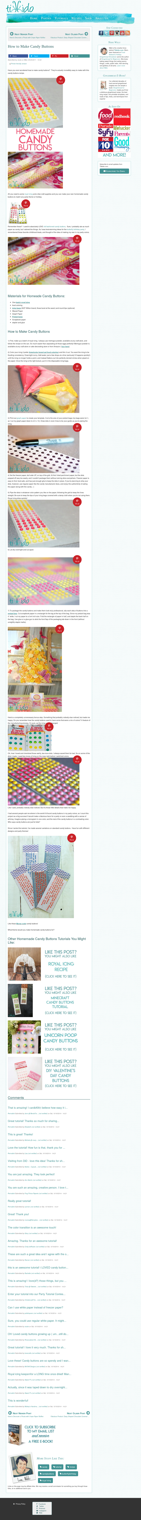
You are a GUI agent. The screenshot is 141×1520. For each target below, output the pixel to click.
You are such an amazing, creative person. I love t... (38, 1187)
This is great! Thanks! (20, 1134)
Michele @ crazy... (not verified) (36, 1140)
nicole (27, 1326)
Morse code (21, 923)
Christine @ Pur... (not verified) (35, 1300)
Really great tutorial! (19, 1201)
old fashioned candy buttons (55, 226)
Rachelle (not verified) (32, 1273)
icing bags (16, 308)
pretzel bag (12, 613)
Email (76, 56)
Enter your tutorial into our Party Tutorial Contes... (37, 1294)
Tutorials (61, 18)
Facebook (42, 1504)
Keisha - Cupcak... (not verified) (36, 1167)
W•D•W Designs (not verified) (35, 1366)
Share (14, 56)
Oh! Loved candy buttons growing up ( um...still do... (38, 1334)
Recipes (76, 18)
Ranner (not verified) (32, 1260)
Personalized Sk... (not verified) (35, 1340)
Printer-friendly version (19, 63)
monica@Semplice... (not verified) (36, 1220)
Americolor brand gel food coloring (43, 352)
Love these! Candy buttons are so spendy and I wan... (39, 1360)
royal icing (29, 194)
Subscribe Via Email (115, 171)
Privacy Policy (20, 1504)
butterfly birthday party (75, 229)
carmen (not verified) (32, 1207)
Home (34, 18)
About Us (101, 18)
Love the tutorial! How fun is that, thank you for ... (36, 1147)
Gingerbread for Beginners (110, 59)
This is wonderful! (18, 1400)
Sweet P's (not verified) (33, 1380)
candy (44, 1466)
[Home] (20, 6)
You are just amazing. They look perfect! (31, 1174)
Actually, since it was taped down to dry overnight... (37, 1387)
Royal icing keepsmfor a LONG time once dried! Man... (39, 1374)
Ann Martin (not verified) (33, 1180)
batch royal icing (23, 302)
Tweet (35, 56)
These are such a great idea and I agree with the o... (38, 1254)
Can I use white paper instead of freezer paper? (35, 1307)
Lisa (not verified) (31, 1153)
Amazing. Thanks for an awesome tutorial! (32, 1241)
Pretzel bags (17, 316)
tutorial (58, 1466)
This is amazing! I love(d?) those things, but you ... (37, 1281)
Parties (46, 18)
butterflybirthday (68, 1473)
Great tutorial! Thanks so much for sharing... (33, 1121)
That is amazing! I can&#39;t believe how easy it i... (38, 1107)
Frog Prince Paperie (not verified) (36, 1193)
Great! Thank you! (18, 1214)
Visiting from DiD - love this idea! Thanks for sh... (36, 1161)
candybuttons (48, 1473)
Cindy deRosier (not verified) (35, 1246)
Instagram (42, 1510)
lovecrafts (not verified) (33, 1353)
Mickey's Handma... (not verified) (36, 1406)
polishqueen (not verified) (33, 1313)
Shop (88, 18)
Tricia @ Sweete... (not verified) (36, 1286)
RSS (40, 1513)
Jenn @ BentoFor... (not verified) (36, 1113)
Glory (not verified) (31, 1233)
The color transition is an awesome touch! (32, 1227)
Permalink (11, 1113)
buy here (65, 346)
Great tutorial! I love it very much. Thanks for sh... (37, 1347)
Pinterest (41, 1508)
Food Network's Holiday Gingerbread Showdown (112, 54)
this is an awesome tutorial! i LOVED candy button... (38, 1267)
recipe (72, 1466)
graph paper (21, 418)
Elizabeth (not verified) (32, 1127)
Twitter (41, 1506)
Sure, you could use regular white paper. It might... (37, 1320)
